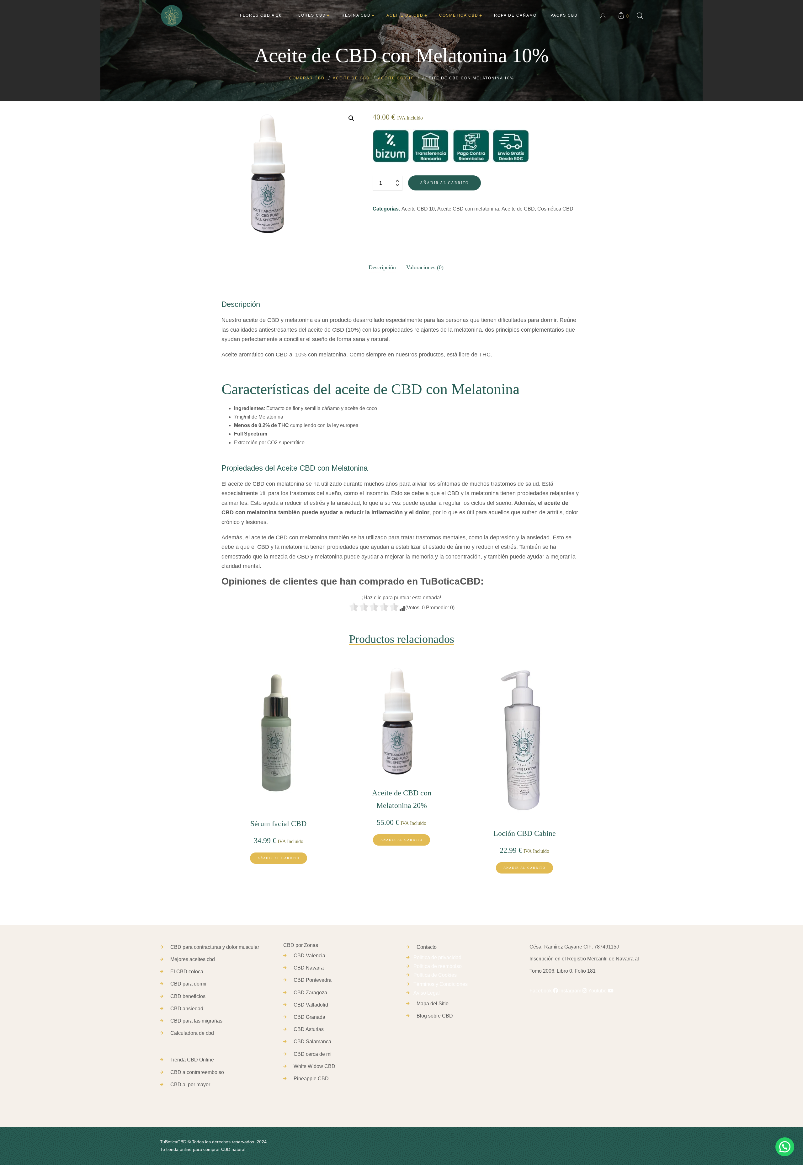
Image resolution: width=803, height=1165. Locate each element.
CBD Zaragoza (310, 992)
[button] (351, 118)
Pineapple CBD (311, 1078)
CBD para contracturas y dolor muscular (214, 947)
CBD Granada (309, 1017)
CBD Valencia (309, 955)
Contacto (427, 947)
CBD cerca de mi (313, 1054)
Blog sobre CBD (435, 1015)
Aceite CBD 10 (418, 208)
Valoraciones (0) (425, 267)
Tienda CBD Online (192, 1059)
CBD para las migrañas (196, 1020)
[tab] (382, 265)
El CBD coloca (186, 971)
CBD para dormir (189, 983)
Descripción (382, 267)
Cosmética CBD (555, 208)
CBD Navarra (309, 967)
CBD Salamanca (312, 1041)
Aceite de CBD (518, 208)
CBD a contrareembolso (197, 1072)
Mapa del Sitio (433, 1003)
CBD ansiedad (186, 1008)
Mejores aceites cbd (192, 959)
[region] (82, 1115)
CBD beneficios (187, 996)
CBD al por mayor (190, 1084)
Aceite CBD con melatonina (468, 208)
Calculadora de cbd (192, 1033)
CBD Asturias (309, 1029)
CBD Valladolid (311, 1004)
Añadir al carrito (444, 183)
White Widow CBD (314, 1066)
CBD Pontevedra (313, 980)
